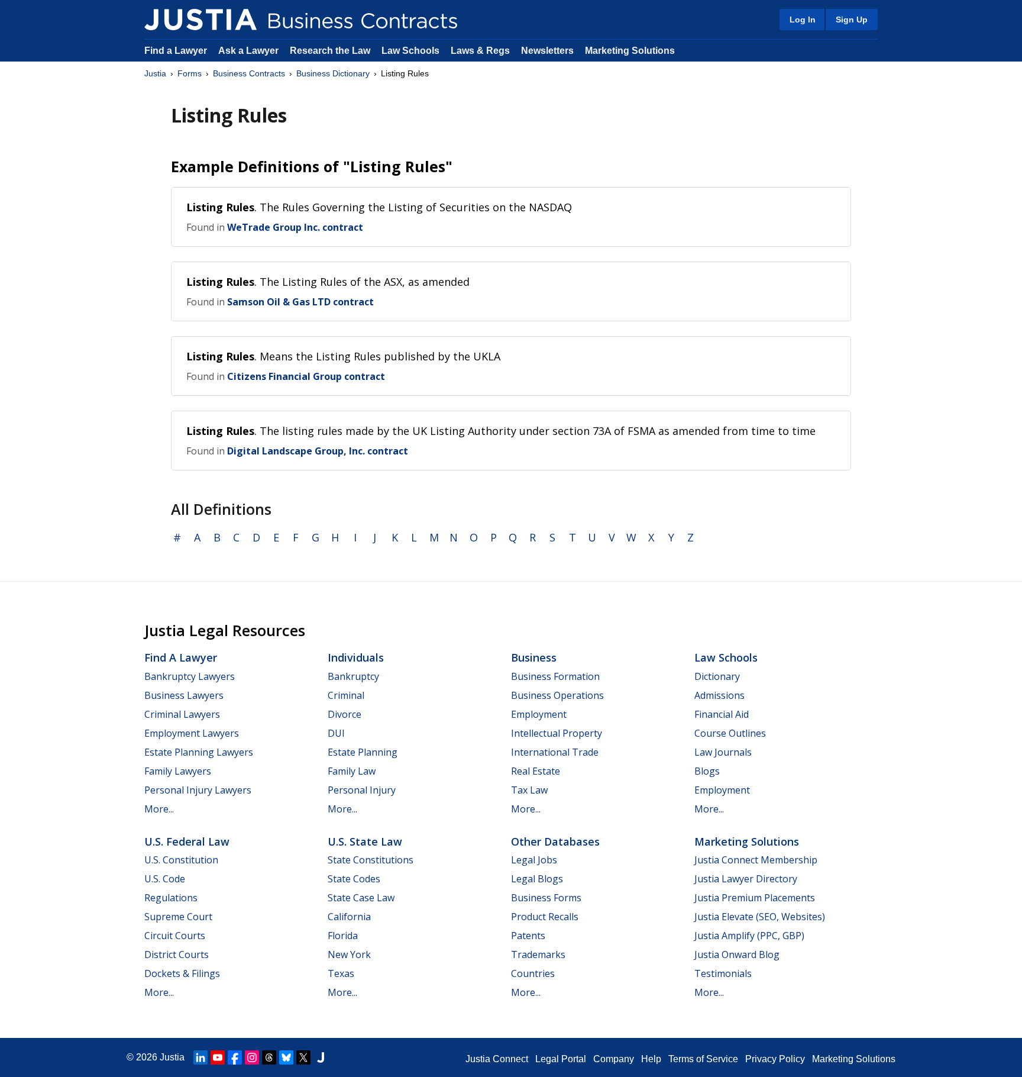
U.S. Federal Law (186, 841)
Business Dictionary (333, 73)
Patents (528, 935)
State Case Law (361, 897)
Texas (341, 973)
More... (159, 808)
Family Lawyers (177, 771)
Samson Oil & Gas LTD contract (300, 301)
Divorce (344, 714)
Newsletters (547, 51)
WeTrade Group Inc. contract (295, 227)
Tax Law (529, 790)
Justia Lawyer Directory (745, 878)
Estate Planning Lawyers (198, 752)
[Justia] (200, 19)
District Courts (176, 954)
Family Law (352, 771)
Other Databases (555, 841)
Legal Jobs (534, 859)
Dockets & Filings (182, 973)
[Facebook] (235, 1057)
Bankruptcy (353, 676)
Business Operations (557, 695)
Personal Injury (362, 790)
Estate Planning (362, 752)
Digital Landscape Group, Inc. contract (317, 450)
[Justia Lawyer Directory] (320, 1057)
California (349, 916)
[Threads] (269, 1057)
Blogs (707, 771)
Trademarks (538, 954)
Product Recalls (544, 916)
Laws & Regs (480, 51)
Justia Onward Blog (737, 954)
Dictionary (717, 676)
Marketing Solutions (630, 51)
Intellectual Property (556, 733)
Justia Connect (496, 1059)
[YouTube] (218, 1057)
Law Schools (410, 51)
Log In (803, 19)
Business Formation (555, 676)
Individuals (356, 657)
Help (651, 1059)
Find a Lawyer (175, 51)
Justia (155, 73)
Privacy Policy (775, 1059)
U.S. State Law (365, 841)
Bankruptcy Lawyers (189, 676)
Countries (533, 973)
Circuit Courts (174, 935)
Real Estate (535, 771)
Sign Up (852, 19)
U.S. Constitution (181, 859)
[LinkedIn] (200, 1057)
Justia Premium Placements (754, 897)
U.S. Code (164, 878)
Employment (539, 714)
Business (534, 657)
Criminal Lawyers (182, 714)
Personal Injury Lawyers (197, 790)
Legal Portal (560, 1059)
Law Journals (723, 752)
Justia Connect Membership (755, 859)
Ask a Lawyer (249, 51)
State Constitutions (370, 859)
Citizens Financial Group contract (306, 376)
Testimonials (723, 973)
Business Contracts (249, 73)
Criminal (346, 695)
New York (349, 954)
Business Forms (546, 897)
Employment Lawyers (191, 733)
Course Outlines (730, 733)
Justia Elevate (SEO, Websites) (759, 916)
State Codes (354, 878)
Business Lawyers (184, 695)
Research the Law (330, 51)
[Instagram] (252, 1057)
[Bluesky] (286, 1057)
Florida (343, 935)
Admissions (719, 695)
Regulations (171, 897)
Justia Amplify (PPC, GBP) (749, 935)
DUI (336, 733)
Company (613, 1059)
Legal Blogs (537, 878)
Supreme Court (178, 916)
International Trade (555, 752)
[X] (303, 1057)
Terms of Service (703, 1059)
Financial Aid (721, 714)
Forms (189, 73)
